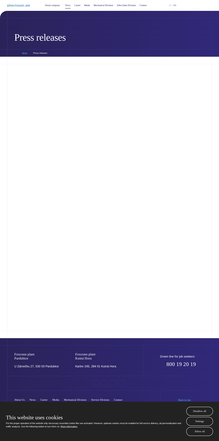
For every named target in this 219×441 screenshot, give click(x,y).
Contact (143, 5)
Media (87, 5)
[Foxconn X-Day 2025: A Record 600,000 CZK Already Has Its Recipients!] (84, 83)
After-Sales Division (126, 5)
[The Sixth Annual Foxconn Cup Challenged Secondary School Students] (186, 164)
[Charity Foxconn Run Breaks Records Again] (33, 164)
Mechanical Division (103, 5)
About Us (19, 399)
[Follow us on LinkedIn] (196, 5)
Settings (199, 421)
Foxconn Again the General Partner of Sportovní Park (133, 192)
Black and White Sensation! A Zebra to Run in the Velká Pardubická (31, 275)
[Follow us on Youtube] (191, 5)
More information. (69, 426)
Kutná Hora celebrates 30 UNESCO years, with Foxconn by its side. (81, 275)
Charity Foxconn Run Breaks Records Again (32, 192)
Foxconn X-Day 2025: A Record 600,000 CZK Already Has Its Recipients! (82, 112)
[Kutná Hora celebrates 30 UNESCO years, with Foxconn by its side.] (84, 246)
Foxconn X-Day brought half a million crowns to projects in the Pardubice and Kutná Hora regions (186, 275)
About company (52, 5)
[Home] (15, 53)
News (68, 5)
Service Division (100, 399)
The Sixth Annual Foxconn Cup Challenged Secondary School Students (185, 194)
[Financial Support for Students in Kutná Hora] (135, 83)
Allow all (200, 431)
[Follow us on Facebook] (186, 5)
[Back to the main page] (23, 5)
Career (77, 5)
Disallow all (199, 411)
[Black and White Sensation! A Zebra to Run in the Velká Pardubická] (33, 246)
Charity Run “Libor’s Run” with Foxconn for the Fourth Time (185, 112)
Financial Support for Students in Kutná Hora (130, 110)
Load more (109, 319)
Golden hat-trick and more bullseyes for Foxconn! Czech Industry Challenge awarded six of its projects (81, 194)
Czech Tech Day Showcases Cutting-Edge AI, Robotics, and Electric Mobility (31, 112)
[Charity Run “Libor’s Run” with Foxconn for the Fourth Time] (186, 83)
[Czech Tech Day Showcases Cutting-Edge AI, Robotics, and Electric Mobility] (33, 83)
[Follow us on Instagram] (201, 5)
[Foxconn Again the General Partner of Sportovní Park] (135, 164)
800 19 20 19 (181, 364)
